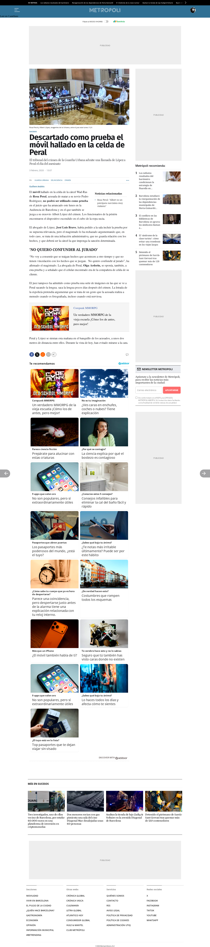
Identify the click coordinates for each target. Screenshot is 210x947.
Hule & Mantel (74, 925)
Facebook (152, 900)
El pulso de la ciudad (38, 905)
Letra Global (73, 910)
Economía (32, 920)
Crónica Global (75, 895)
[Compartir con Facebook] (31, 354)
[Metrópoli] (105, 10)
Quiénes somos (115, 895)
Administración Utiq (119, 925)
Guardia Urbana (42, 180)
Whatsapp (152, 920)
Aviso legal (113, 910)
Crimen (68, 180)
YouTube (152, 915)
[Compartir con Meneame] (42, 354)
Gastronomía (34, 915)
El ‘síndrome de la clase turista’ (127, 3)
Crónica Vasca (74, 900)
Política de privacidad (120, 915)
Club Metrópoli (75, 930)
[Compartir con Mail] (48, 354)
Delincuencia (56, 180)
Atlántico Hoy (74, 915)
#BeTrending (33, 935)
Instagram (153, 905)
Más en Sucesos (38, 783)
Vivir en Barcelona (37, 900)
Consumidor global (78, 920)
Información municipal (40, 930)
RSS (108, 905)
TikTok (150, 910)
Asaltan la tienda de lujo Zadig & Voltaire (158, 3)
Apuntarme (171, 390)
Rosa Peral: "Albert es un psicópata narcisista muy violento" (110, 203)
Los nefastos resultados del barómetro (54, 3)
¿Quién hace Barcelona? (40, 910)
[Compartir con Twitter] (37, 354)
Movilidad (32, 895)
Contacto (112, 900)
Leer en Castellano (9, 16)
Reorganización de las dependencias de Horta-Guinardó (92, 3)
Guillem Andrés (36, 186)
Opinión (31, 925)
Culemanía (72, 905)
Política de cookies (118, 920)
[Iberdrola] (119, 21)
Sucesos (33, 131)
